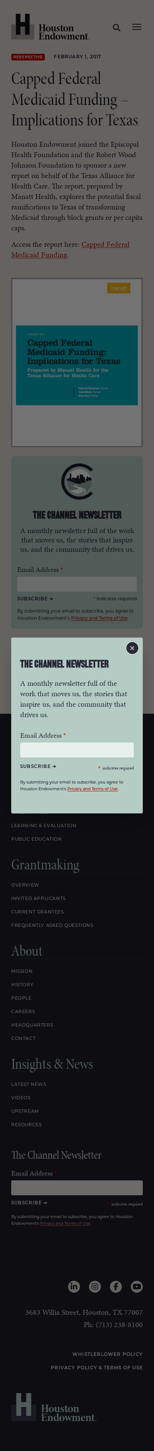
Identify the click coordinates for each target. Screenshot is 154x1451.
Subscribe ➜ (38, 766)
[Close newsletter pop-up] (132, 648)
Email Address (41, 735)
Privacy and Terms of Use (92, 789)
